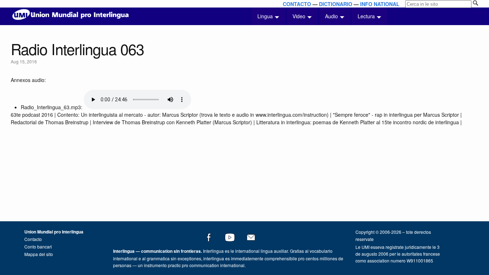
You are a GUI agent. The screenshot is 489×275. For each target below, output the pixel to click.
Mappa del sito (38, 254)
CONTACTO (297, 4)
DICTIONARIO (335, 4)
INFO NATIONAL (380, 4)
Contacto (33, 239)
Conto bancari (38, 246)
